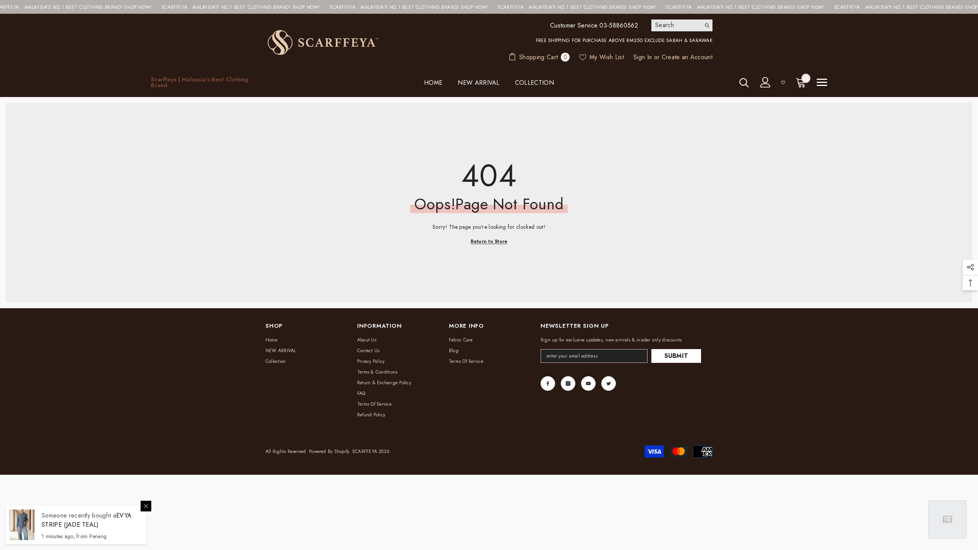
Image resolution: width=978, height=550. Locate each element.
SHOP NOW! (117, 7)
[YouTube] (588, 383)
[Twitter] (608, 383)
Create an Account (687, 57)
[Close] (146, 506)
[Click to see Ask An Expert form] (947, 519)
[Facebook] (548, 383)
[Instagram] (568, 383)
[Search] (681, 25)
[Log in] (765, 82)
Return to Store (489, 241)
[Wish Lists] (783, 82)
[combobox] (676, 25)
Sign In (642, 57)
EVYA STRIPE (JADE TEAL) (86, 520)
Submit (676, 355)
